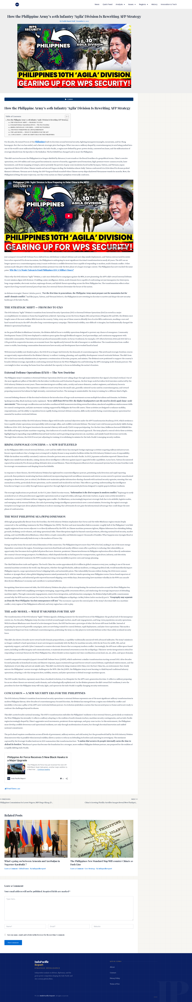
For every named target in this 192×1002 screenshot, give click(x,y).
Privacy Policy (115, 978)
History (154, 4)
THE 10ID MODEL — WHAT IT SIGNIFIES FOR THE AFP (30, 132)
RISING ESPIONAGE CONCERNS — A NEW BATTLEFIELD (30, 127)
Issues (130, 4)
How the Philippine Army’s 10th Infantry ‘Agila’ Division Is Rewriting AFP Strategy (37, 120)
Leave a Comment (11, 869)
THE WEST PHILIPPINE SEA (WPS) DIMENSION (27, 130)
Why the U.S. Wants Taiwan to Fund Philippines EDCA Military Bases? (42, 270)
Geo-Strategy (90, 869)
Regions (142, 4)
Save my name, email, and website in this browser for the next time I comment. (36, 935)
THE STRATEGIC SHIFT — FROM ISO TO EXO (26, 122)
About (112, 967)
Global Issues (24, 869)
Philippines (40, 141)
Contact (113, 973)
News (97, 4)
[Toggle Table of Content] (65, 116)
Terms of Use (115, 984)
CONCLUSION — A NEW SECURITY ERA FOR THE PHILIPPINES (32, 134)
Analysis (119, 4)
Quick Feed (107, 4)
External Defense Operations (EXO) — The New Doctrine (30, 125)
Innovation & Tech (169, 4)
